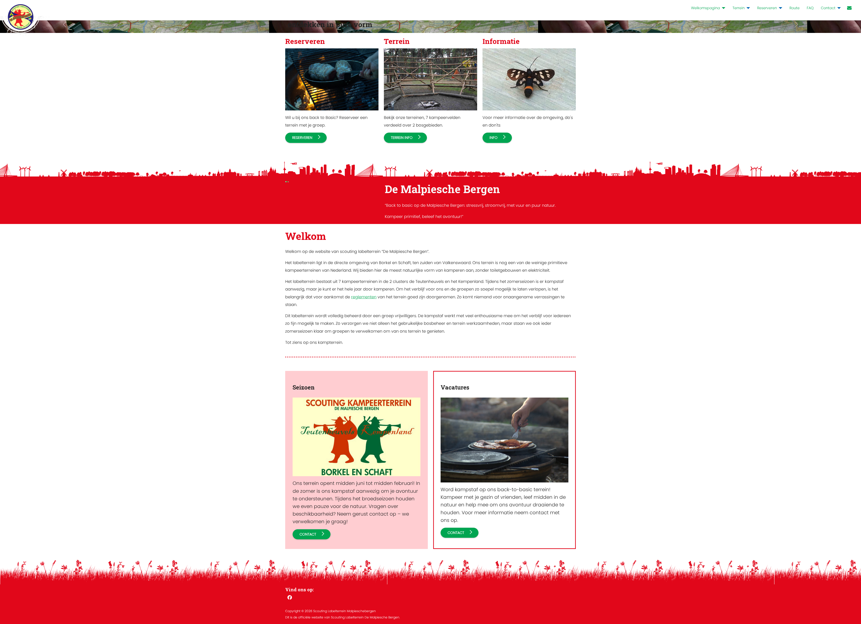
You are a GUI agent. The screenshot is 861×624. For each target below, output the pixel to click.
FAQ (810, 8)
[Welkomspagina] (722, 8)
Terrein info (402, 137)
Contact (828, 8)
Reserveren (767, 8)
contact (308, 534)
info (493, 137)
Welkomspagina (705, 8)
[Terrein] (747, 8)
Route (794, 8)
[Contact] (838, 8)
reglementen (363, 297)
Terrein (739, 8)
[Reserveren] (779, 8)
